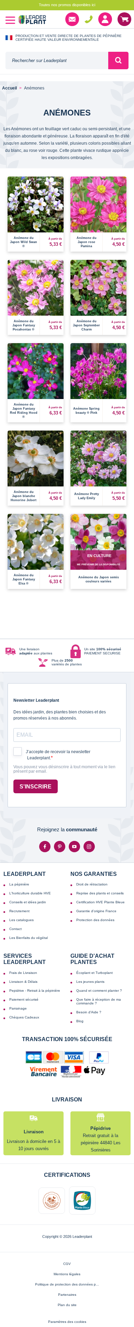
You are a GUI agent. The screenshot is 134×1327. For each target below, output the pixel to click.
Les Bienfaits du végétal (28, 938)
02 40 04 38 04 (89, 19)
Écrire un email (72, 19)
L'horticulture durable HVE (30, 893)
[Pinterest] (59, 846)
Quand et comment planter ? (99, 990)
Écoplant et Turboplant (94, 973)
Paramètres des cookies (67, 1322)
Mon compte (105, 19)
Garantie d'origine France (96, 911)
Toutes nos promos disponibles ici (67, 5)
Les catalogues (21, 920)
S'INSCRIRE (36, 786)
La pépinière (19, 884)
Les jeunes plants (90, 982)
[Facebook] (45, 846)
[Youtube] (74, 846)
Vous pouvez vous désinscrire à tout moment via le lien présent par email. (64, 769)
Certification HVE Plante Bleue (100, 902)
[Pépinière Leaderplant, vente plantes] (32, 20)
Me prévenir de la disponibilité (98, 564)
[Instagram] (89, 846)
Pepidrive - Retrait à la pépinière (34, 990)
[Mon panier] (124, 19)
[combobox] (56, 60)
